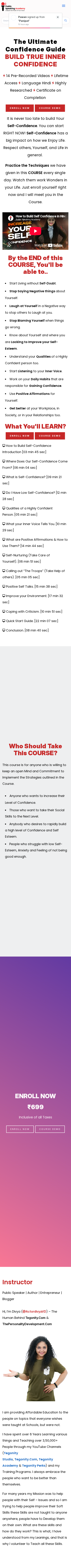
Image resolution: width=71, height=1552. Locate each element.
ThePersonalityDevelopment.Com (27, 1324)
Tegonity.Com (35, 1318)
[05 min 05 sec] (27, 577)
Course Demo (50, 108)
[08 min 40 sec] (37, 630)
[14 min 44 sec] (32, 546)
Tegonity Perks (33, 1465)
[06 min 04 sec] (25, 467)
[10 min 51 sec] (51, 611)
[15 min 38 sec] (46, 586)
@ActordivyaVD (34, 1311)
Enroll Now (20, 108)
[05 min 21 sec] (25, 514)
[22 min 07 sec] (46, 621)
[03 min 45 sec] (34, 452)
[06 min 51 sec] (29, 561)
